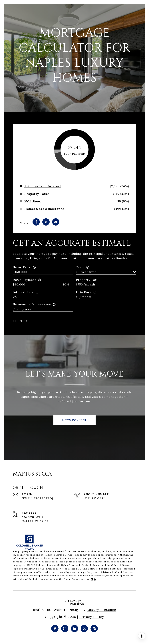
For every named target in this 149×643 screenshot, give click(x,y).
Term (80, 267)
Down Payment (24, 279)
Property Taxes (36, 193)
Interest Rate (23, 292)
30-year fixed (86, 272)
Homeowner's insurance (32, 304)
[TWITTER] (84, 628)
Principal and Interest (42, 186)
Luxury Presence (101, 610)
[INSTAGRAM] (64, 628)
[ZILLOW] (94, 628)
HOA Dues (84, 292)
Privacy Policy (91, 617)
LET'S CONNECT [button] (74, 420)
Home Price (22, 267)
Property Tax (86, 279)
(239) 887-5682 (94, 498)
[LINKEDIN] (74, 628)
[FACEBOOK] (55, 628)
